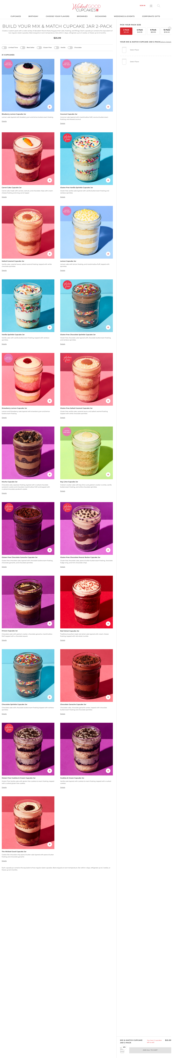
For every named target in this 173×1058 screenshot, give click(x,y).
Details (4, 121)
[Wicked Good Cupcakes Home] (86, 7)
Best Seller (30, 47)
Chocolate (77, 47)
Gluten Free (47, 47)
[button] (142, 5)
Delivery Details (165, 42)
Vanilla (63, 47)
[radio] (126, 31)
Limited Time (13, 47)
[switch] (4, 47)
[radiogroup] (145, 31)
